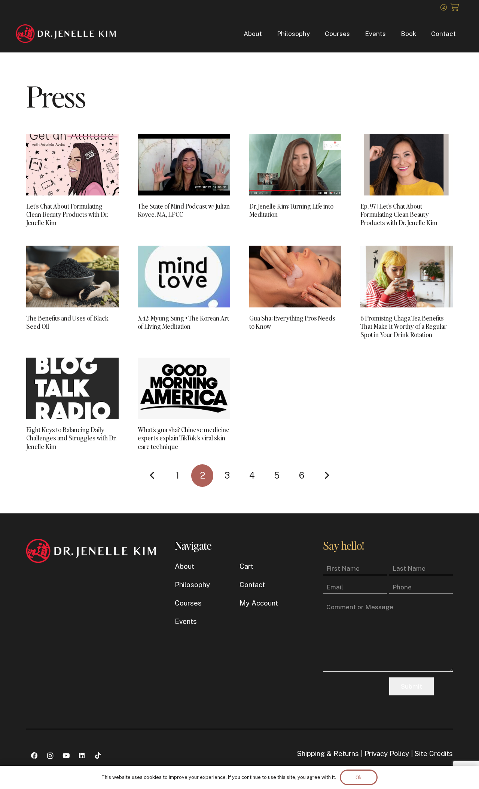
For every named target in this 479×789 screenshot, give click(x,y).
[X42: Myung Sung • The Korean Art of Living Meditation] (184, 276)
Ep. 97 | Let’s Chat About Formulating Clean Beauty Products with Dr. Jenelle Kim (398, 214)
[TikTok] (98, 756)
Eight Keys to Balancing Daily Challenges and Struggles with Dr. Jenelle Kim (71, 437)
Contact (252, 584)
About (184, 566)
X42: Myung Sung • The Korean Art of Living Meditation (183, 322)
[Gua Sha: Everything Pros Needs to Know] (295, 276)
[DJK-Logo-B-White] (66, 33)
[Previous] (152, 475)
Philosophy (192, 584)
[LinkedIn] (82, 756)
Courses (188, 603)
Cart (246, 566)
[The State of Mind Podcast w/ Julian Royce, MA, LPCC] (184, 164)
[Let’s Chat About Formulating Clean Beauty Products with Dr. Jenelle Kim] (72, 164)
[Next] (326, 475)
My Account (259, 603)
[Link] (443, 7)
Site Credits (434, 753)
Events (186, 621)
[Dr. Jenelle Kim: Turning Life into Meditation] (295, 164)
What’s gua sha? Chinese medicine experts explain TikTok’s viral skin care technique (183, 437)
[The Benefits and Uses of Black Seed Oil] (72, 276)
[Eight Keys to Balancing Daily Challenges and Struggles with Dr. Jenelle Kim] (72, 388)
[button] (267, 33)
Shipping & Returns (328, 753)
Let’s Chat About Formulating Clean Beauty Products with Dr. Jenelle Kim (67, 214)
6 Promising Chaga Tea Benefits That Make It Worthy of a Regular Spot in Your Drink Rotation (403, 326)
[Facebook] (34, 756)
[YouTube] (66, 756)
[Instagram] (50, 756)
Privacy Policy (386, 753)
